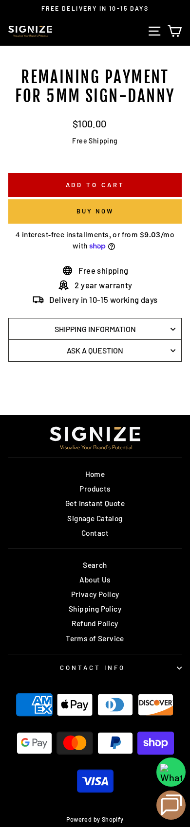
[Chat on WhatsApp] (171, 772)
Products (94, 488)
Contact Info (92, 667)
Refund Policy (95, 623)
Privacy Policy (95, 594)
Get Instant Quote (95, 503)
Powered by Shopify (94, 819)
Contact (95, 532)
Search (95, 565)
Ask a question (95, 350)
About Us (94, 579)
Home (95, 474)
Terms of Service (95, 638)
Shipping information (95, 329)
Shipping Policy (95, 608)
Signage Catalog (94, 518)
